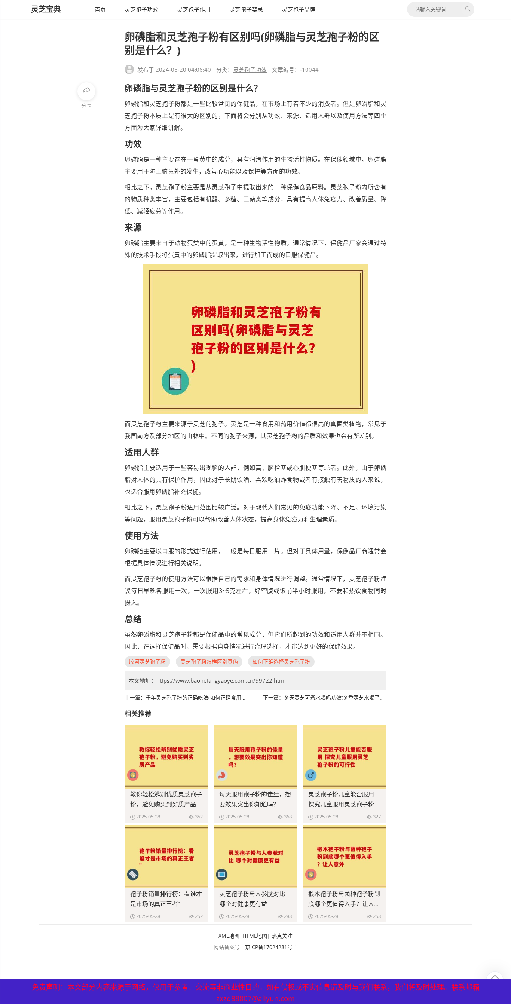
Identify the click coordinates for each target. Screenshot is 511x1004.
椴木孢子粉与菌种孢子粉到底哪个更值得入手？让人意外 (344, 904)
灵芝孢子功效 (141, 9)
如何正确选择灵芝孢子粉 (281, 661)
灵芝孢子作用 (194, 9)
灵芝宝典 (46, 9)
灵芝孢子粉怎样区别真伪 (209, 661)
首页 (100, 9)
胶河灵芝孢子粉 (147, 661)
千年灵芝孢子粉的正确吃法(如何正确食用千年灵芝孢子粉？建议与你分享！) (233, 697)
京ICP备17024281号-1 (271, 947)
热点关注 (282, 935)
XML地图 (228, 935)
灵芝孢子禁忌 (246, 9)
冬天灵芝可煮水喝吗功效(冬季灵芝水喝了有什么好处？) (348, 697)
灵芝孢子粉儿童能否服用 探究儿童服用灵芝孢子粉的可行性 (344, 804)
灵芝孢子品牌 (298, 9)
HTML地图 (254, 935)
